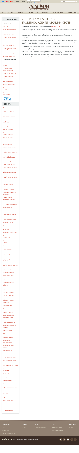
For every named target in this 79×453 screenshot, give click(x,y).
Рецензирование (58, 12)
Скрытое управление (8, 312)
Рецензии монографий (8, 410)
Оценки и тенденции (8, 397)
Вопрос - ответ (55, 432)
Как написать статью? (57, 427)
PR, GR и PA (6, 373)
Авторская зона (25, 428)
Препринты (21, 12)
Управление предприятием (9, 245)
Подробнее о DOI (55, 26)
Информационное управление (10, 353)
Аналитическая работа (8, 400)
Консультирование (7, 380)
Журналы (11, 12)
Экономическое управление (10, 167)
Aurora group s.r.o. (73, 427)
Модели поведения (8, 337)
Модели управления (8, 126)
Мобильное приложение (57, 430)
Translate (38, 2)
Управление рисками (8, 222)
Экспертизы (6, 407)
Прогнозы (5, 403)
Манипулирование (7, 330)
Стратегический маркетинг (9, 292)
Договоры (45, 12)
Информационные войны (9, 360)
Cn (12, 1)
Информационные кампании (10, 357)
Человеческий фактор (8, 350)
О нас (3, 12)
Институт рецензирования (40, 427)
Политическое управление (9, 161)
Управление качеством (8, 272)
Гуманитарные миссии (8, 225)
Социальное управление (9, 164)
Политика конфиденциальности (9, 433)
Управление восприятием (9, 322)
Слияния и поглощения (8, 295)
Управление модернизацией (10, 232)
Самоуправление (7, 141)
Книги (37, 12)
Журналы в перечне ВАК (57, 428)
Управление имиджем (8, 275)
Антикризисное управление (10, 204)
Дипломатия (6, 229)
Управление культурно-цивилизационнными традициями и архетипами (9, 317)
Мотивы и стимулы (7, 305)
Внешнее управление (8, 137)
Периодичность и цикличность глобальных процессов (9, 199)
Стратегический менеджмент (10, 289)
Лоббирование (6, 377)
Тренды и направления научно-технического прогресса (8, 284)
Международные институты (10, 181)
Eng (8, 1)
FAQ (75, 12)
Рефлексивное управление (9, 334)
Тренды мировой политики (9, 147)
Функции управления (8, 129)
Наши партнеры (5, 430)
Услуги (70, 12)
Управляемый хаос (7, 207)
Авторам (30, 12)
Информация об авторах (9, 84)
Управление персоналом (9, 269)
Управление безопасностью (10, 219)
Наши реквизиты (5, 428)
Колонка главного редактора (10, 107)
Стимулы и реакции (8, 309)
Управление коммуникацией (10, 383)
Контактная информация (7, 432)
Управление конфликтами (9, 211)
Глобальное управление (9, 189)
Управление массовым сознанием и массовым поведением (9, 300)
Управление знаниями (8, 279)
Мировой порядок (7, 144)
